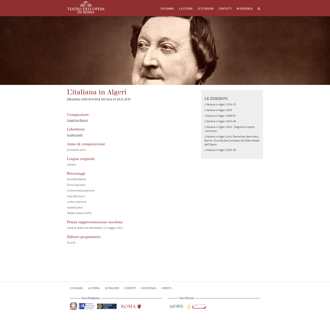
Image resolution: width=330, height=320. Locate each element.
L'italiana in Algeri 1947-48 (220, 121)
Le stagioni (205, 8)
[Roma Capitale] (135, 305)
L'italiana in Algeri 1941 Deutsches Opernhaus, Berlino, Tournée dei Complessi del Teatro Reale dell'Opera (232, 140)
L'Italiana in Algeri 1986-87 (220, 116)
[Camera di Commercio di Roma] (196, 305)
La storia (185, 8)
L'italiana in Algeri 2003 (218, 110)
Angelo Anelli (75, 135)
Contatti (225, 8)
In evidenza (244, 8)
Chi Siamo (167, 8)
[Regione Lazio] (107, 305)
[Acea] (176, 305)
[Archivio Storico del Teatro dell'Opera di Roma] (86, 7)
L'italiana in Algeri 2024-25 (220, 104)
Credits (167, 288)
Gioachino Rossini (77, 120)
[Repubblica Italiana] (74, 305)
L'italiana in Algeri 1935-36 (220, 150)
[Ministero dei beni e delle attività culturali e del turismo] (87, 305)
